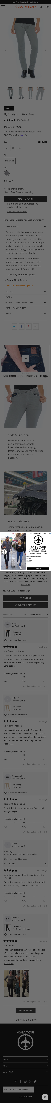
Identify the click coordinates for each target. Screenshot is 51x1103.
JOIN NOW (38, 568)
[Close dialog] (49, 533)
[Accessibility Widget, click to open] (4, 551)
